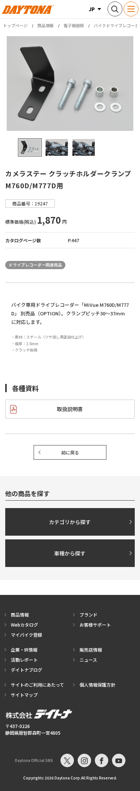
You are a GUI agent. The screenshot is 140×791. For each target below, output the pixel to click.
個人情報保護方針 (97, 684)
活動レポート (24, 659)
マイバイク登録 (26, 634)
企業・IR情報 (24, 649)
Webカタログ (24, 624)
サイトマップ (24, 694)
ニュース (88, 659)
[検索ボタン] (115, 8)
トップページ (15, 25)
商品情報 (45, 25)
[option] (70, 83)
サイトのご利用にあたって (37, 684)
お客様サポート (95, 624)
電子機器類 (73, 25)
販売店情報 (91, 649)
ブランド (88, 614)
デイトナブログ (26, 669)
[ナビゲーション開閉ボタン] (131, 8)
